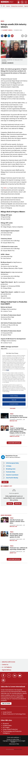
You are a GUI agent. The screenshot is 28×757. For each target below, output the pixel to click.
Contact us (5, 664)
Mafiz (5, 188)
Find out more (6, 703)
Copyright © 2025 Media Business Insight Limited (14, 741)
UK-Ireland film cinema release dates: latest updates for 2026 (16, 535)
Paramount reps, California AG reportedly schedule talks (18, 548)
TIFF (4, 6)
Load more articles (14, 443)
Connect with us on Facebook (3, 676)
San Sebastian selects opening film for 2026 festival (18, 416)
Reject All (14, 399)
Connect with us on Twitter (9, 675)
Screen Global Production (10, 729)
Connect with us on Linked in (15, 676)
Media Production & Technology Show (14, 714)
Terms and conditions (13, 737)
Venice (8, 6)
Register (17, 503)
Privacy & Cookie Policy (13, 739)
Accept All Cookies (14, 404)
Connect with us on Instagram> (3, 680)
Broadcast (6, 723)
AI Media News (7, 725)
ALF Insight (6, 727)
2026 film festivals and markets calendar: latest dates (17, 521)
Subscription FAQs (14, 744)
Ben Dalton (13, 421)
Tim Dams (12, 408)
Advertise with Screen (8, 662)
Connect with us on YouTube (20, 676)
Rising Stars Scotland (17, 6)
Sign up (5, 482)
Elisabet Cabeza (7, 30)
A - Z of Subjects (7, 667)
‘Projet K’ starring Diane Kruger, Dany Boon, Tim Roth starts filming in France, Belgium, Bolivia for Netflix (18, 430)
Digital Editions (6, 670)
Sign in (7, 32)
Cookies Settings (14, 395)
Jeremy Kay (13, 553)
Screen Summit (7, 712)
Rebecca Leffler (14, 436)
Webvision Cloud (18, 749)
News (2, 21)
